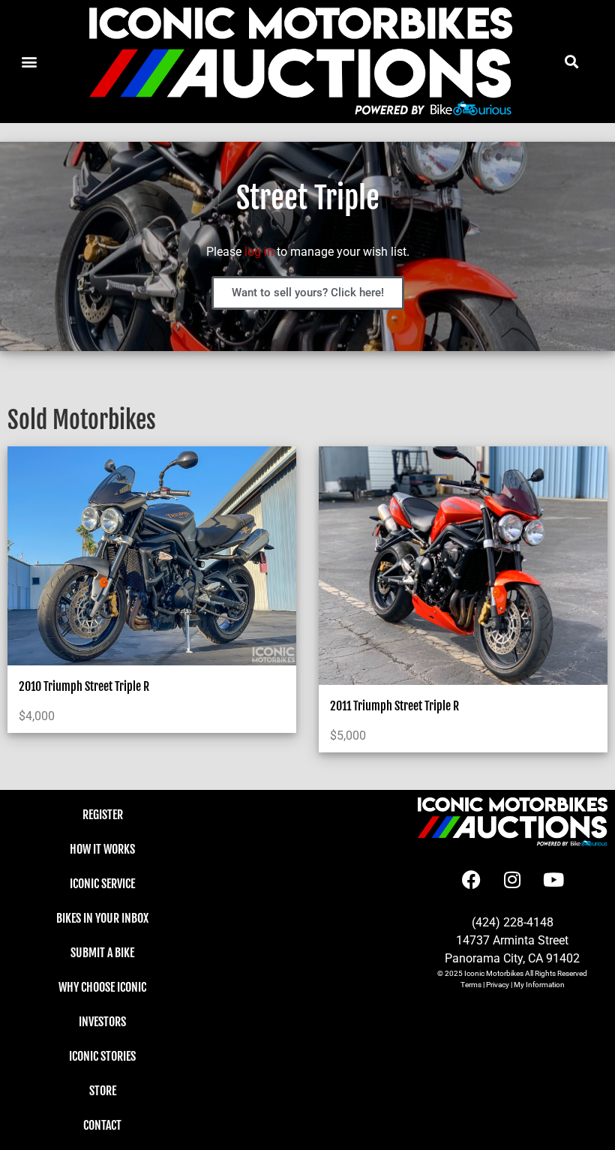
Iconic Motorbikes (494, 973)
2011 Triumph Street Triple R (394, 705)
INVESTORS (102, 1021)
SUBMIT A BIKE (102, 952)
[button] (572, 61)
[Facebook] (471, 880)
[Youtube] (553, 880)
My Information (539, 984)
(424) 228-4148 (513, 922)
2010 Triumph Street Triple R (84, 686)
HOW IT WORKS (102, 849)
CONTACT (102, 1125)
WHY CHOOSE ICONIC (102, 987)
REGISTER (102, 814)
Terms (471, 984)
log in (259, 252)
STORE (102, 1090)
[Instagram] (512, 880)
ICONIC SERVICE (102, 883)
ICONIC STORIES (102, 1056)
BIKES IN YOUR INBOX (102, 918)
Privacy (497, 984)
